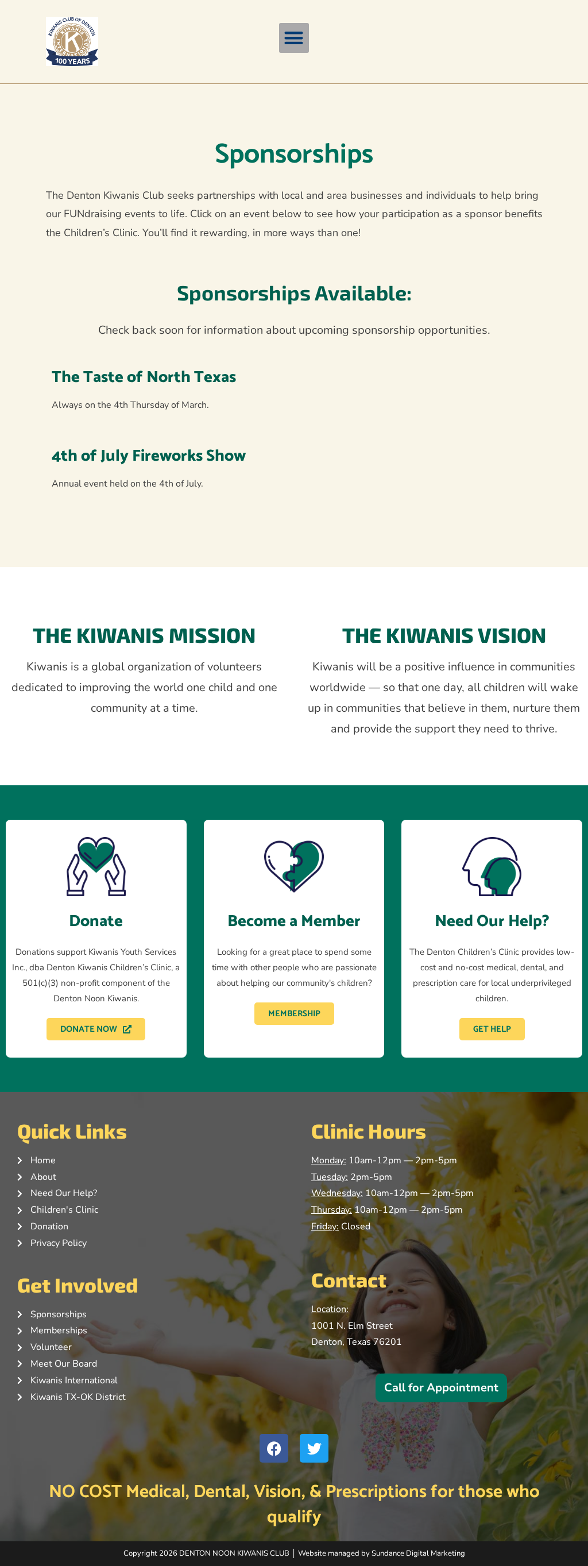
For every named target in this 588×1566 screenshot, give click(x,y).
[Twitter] (314, 1448)
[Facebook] (274, 1448)
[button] (294, 38)
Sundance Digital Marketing (418, 1553)
